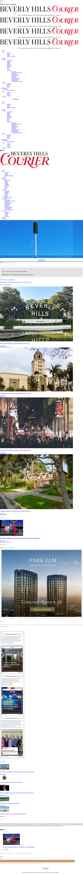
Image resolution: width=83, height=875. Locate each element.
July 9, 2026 (2, 540)
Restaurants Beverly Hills (5, 626)
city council (12, 624)
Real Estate (5, 514)
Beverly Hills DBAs (54, 872)
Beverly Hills (3, 624)
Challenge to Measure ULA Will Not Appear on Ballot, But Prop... (15, 511)
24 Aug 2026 (2, 345)
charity (63, 624)
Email (1, 856)
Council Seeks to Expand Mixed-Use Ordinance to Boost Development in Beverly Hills (17, 771)
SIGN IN (7, 4)
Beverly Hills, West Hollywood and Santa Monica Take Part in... (15, 343)
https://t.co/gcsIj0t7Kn (7, 684)
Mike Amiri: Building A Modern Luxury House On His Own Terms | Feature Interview (16, 792)
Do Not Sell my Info (49, 872)
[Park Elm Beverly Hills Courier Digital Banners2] (41, 616)
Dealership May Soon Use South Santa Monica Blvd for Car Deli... (15, 393)
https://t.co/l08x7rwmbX (7, 643)
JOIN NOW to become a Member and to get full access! (21, 274)
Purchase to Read (5, 274)
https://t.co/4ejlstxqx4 (17, 727)
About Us (23, 872)
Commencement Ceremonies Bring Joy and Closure (10, 803)
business (59, 624)
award (49, 624)
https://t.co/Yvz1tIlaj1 (6, 727)
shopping (80, 624)
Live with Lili (75, 624)
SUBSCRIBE (13, 4)
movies (34, 624)
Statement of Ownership (37, 872)
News (1, 262)
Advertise (26, 872)
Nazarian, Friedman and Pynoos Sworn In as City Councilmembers (19, 538)
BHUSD (16, 624)
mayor (40, 624)
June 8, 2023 (2, 805)
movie (23, 624)
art (37, 624)
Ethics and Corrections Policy (43, 872)
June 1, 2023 (2, 816)
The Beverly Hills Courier (14, 634)
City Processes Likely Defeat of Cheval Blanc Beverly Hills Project (13, 813)
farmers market (68, 624)
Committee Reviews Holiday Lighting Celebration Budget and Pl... (15, 450)
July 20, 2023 (2, 774)
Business (1, 396)
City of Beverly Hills (4, 346)
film (19, 624)
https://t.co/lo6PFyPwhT (7, 685)
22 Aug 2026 (2, 395)
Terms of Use (28, 872)
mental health (53, 624)
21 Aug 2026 (2, 452)
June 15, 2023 (2, 795)
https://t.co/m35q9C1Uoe (7, 642)
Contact (58, 872)
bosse (26, 624)
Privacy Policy (32, 872)
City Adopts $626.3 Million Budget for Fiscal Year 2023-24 (11, 782)
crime (30, 624)
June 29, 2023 (2, 784)
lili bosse (44, 624)
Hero (7, 624)
